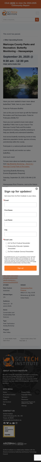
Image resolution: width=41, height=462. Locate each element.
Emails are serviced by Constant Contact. (20, 262)
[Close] (36, 188)
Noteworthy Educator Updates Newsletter (18, 247)
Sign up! (20, 268)
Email (6, 200)
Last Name (8, 220)
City (5, 230)
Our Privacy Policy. (26, 262)
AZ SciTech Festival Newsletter (19, 243)
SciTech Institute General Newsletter (21, 251)
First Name (8, 210)
